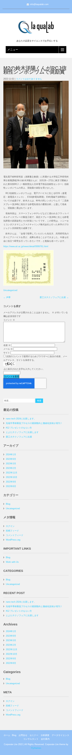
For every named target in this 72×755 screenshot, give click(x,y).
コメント (9, 320)
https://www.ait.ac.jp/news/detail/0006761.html (25, 246)
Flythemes (36, 748)
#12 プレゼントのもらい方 (19, 427)
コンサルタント (31, 739)
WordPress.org (13, 539)
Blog (8, 504)
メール (8, 349)
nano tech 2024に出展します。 (21, 418)
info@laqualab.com (39, 4)
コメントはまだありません (29, 79)
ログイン (10, 526)
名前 (7, 345)
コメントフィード (14, 535)
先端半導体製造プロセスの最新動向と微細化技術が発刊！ (34, 423)
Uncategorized (10, 290)
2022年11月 (11, 472)
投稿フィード (12, 530)
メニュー (12, 49)
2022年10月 (11, 477)
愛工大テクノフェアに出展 (54, 297)
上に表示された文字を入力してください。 (24, 369)
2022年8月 (11, 486)
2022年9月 (11, 481)
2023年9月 (11, 459)
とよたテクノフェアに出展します (22, 432)
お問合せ (23, 735)
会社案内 (45, 739)
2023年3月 (11, 463)
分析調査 (45, 735)
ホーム (7, 735)
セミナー (34, 735)
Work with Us (12, 562)
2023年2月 (11, 468)
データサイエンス (60, 735)
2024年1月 (11, 454)
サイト (6, 352)
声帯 (7, 297)
